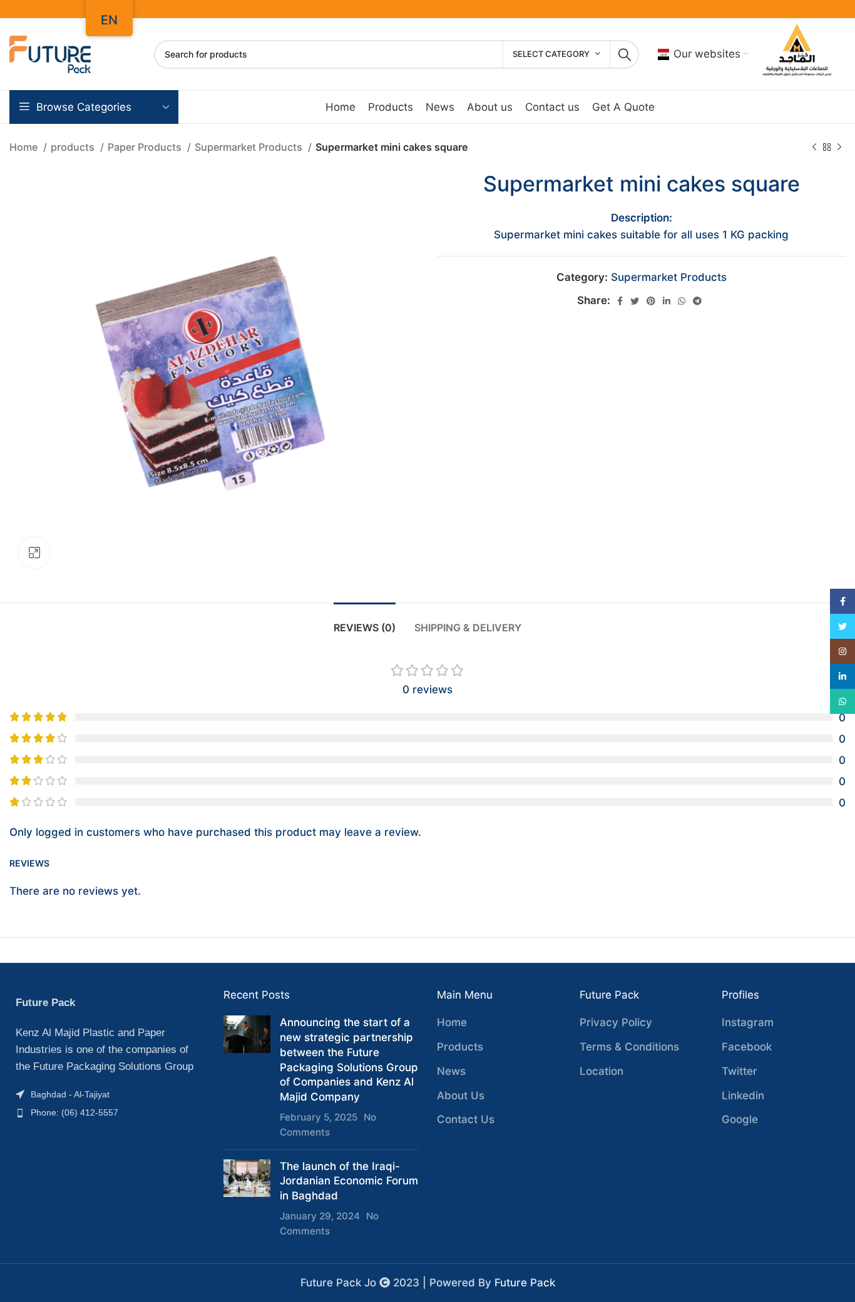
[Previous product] (814, 147)
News (451, 1071)
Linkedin (743, 1095)
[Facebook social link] (620, 301)
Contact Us (465, 1119)
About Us (460, 1095)
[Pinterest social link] (651, 301)
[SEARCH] (624, 54)
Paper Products (146, 147)
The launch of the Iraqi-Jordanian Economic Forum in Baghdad (349, 1181)
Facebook (747, 1046)
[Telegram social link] (697, 301)
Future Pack (524, 1282)
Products (460, 1046)
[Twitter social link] (635, 301)
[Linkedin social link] (666, 301)
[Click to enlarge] (34, 552)
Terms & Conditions (629, 1046)
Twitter (739, 1071)
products (74, 147)
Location (601, 1071)
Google (740, 1119)
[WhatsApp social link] (681, 301)
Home (24, 147)
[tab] (365, 622)
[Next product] (839, 147)
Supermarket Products (250, 147)
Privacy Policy (616, 1022)
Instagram (748, 1022)
